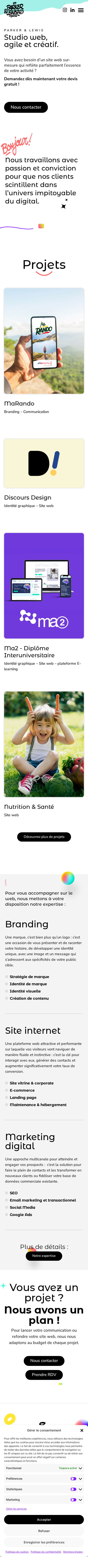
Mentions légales (73, 1551)
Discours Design (27, 497)
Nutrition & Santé (29, 806)
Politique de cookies (17, 1551)
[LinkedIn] (72, 10)
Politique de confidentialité (46, 1551)
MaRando (19, 403)
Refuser (44, 1531)
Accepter (44, 1520)
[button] (82, 1430)
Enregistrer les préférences (44, 1542)
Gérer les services (16, 1508)
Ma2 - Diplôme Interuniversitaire (29, 652)
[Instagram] (65, 10)
